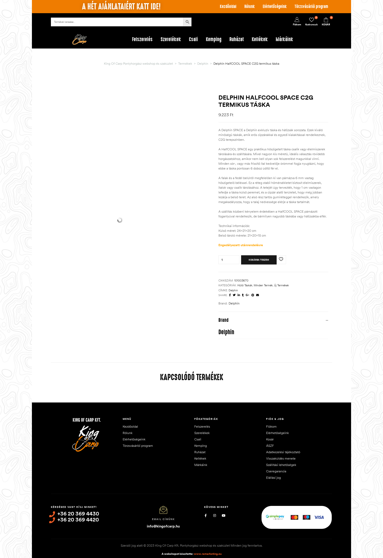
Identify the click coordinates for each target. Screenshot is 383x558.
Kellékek (200, 458)
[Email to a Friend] (257, 295)
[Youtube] (223, 515)
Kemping (200, 446)
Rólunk (249, 6)
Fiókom (271, 426)
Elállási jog (273, 478)
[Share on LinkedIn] (239, 295)
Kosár (270, 439)
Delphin (233, 290)
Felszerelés (202, 426)
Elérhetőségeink (275, 6)
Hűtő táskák (244, 285)
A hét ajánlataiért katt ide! (121, 6)
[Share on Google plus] (247, 295)
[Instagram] (214, 515)
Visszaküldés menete (281, 458)
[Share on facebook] (230, 295)
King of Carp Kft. (87, 420)
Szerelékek (202, 433)
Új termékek (281, 285)
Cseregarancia (276, 471)
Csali (197, 439)
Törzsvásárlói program (311, 6)
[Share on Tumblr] (243, 295)
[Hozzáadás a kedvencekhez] (281, 259)
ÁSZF (270, 446)
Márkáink (200, 465)
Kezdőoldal (228, 6)
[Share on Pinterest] (252, 295)
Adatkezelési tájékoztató (283, 452)
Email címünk (163, 519)
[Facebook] (205, 515)
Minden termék (263, 285)
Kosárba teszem (259, 259)
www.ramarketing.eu (208, 554)
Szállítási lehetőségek (281, 465)
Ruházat (199, 452)
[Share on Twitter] (234, 295)
